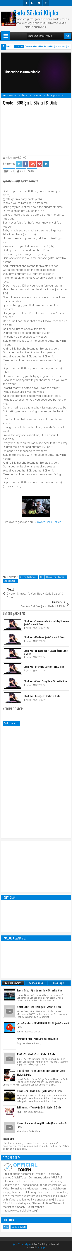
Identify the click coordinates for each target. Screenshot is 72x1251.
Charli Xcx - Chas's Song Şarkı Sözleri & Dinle (45, 681)
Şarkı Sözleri (10, 581)
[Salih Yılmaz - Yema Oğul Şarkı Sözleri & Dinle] (9, 1111)
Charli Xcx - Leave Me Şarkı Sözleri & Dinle (44, 666)
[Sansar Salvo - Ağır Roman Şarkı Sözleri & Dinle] (9, 994)
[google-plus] (33, 3)
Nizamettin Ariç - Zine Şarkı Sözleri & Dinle (37, 1039)
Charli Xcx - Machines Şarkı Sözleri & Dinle (44, 637)
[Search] (67, 36)
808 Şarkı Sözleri (28, 577)
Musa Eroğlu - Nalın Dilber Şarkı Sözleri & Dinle (39, 1091)
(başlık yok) (8, 1138)
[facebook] (26, 3)
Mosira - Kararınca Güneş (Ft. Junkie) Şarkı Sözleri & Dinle (42, 1125)
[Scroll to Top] (66, 1245)
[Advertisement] (36, 130)
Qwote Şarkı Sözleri (49, 522)
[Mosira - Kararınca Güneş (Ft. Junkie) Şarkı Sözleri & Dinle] (9, 1127)
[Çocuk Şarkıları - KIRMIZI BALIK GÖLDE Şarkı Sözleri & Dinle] (9, 1027)
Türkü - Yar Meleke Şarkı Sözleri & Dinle (36, 1054)
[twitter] (39, 3)
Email (10, 171)
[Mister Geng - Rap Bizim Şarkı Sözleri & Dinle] (9, 1011)
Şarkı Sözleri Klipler (36, 12)
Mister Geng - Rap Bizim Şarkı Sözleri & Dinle (39, 1007)
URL (33, 171)
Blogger (41, 1247)
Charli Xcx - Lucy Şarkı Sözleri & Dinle (42, 696)
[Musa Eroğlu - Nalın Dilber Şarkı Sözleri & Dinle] (9, 1095)
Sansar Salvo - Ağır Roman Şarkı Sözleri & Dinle (39, 990)
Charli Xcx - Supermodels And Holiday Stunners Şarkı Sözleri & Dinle (46, 622)
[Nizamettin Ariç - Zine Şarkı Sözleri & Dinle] (9, 1043)
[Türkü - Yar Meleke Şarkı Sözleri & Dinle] (9, 1058)
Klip (6, 1226)
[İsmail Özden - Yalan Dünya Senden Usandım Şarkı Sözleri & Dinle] (9, 1075)
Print (22, 171)
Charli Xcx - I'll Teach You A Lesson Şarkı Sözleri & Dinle (46, 652)
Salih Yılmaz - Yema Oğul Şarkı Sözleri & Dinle (39, 1107)
